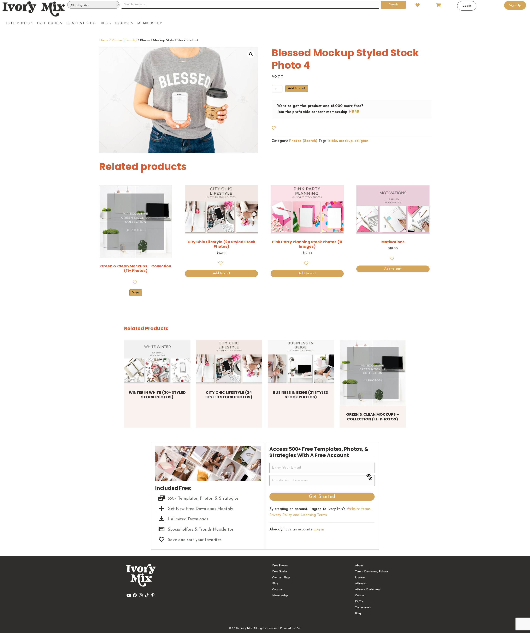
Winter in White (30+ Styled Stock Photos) (157, 395)
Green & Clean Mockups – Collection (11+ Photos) (372, 417)
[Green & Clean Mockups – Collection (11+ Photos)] (373, 373)
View (135, 292)
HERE (354, 112)
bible (332, 141)
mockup (346, 141)
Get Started (322, 496)
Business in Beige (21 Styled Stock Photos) (300, 395)
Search (393, 4)
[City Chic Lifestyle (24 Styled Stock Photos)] (229, 362)
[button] (251, 54)
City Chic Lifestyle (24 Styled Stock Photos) (228, 395)
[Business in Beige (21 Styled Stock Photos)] (301, 362)
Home (103, 40)
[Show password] (370, 475)
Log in (318, 529)
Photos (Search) (124, 40)
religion (361, 141)
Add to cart (296, 88)
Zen (298, 628)
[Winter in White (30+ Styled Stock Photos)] (157, 362)
